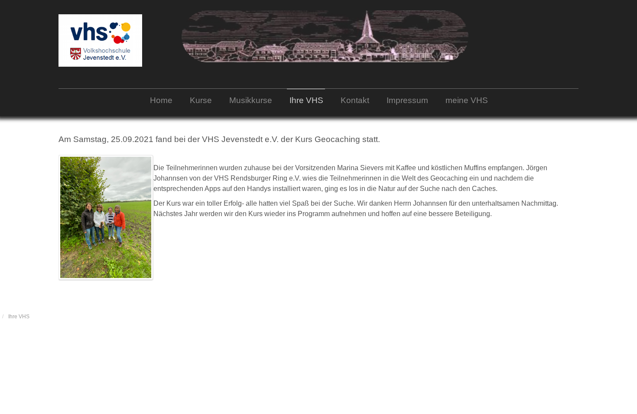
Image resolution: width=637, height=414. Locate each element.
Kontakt (355, 100)
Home (161, 100)
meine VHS (466, 100)
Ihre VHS (306, 100)
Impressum (407, 100)
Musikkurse (250, 100)
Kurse (201, 100)
